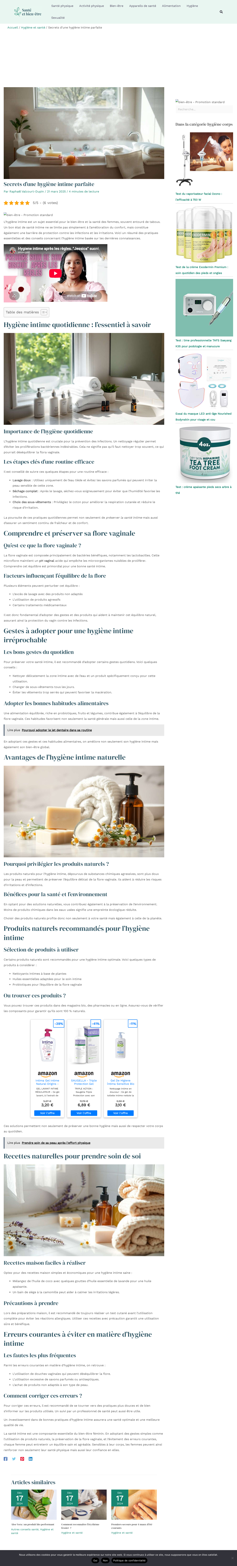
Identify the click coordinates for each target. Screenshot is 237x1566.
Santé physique (62, 6)
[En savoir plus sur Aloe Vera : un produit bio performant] (34, 1504)
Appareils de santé (142, 6)
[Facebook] (5, 1459)
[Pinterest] (22, 1459)
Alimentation (171, 6)
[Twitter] (14, 1459)
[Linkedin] (30, 1459)
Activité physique (91, 6)
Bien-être (116, 6)
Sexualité (58, 17)
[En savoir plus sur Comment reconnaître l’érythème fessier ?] (84, 1504)
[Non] (232, 1558)
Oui (95, 1560)
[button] (221, 12)
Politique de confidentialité (129, 1560)
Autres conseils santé (25, 1529)
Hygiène (192, 6)
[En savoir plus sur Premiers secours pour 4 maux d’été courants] (134, 1504)
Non (105, 1560)
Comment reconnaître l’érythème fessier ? (80, 1526)
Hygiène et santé (72, 1532)
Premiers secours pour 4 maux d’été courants (131, 1526)
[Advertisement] (118, 59)
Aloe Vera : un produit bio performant (32, 1524)
